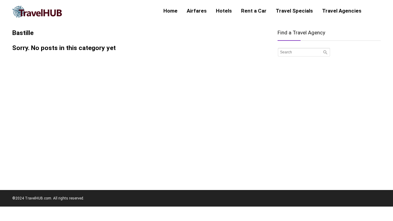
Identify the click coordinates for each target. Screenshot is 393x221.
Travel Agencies (341, 11)
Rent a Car (254, 11)
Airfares (197, 11)
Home (170, 11)
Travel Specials (294, 11)
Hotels (224, 11)
